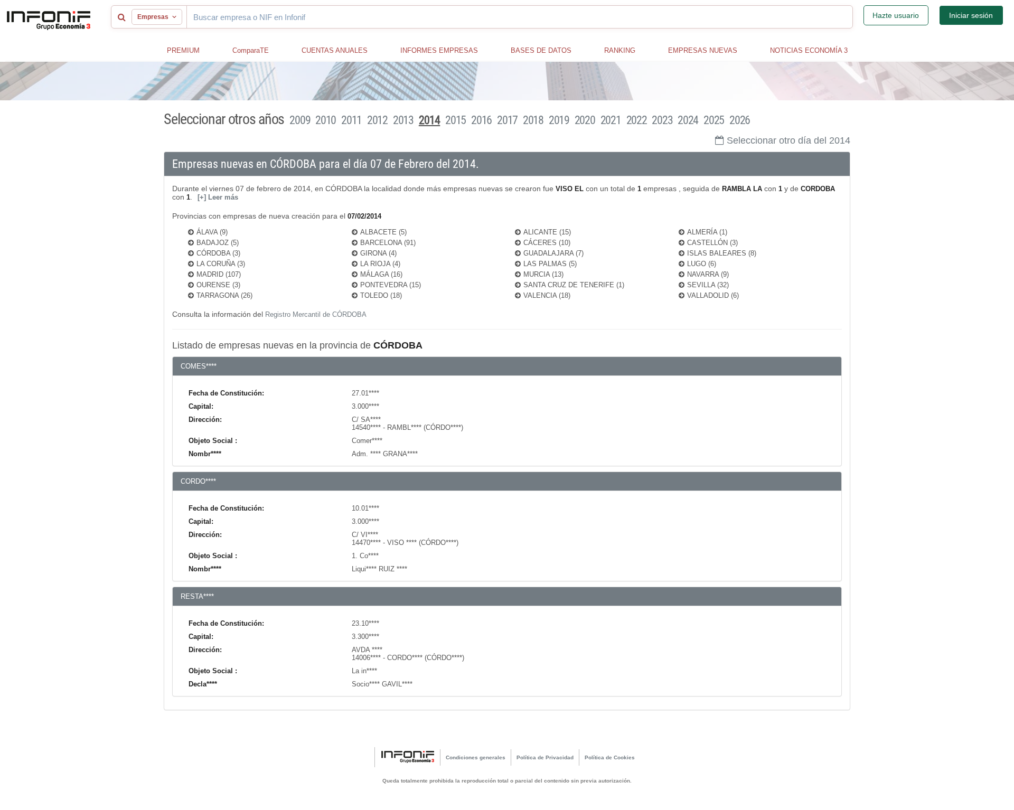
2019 (559, 120)
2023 (662, 120)
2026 (739, 120)
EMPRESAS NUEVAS (702, 50)
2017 (507, 120)
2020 (585, 120)
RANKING (619, 50)
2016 (481, 120)
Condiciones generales (475, 757)
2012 (377, 120)
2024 (688, 120)
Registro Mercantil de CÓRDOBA (316, 314)
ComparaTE (250, 50)
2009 (299, 120)
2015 (455, 120)
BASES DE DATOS (541, 50)
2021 (610, 120)
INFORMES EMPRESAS (439, 50)
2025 (713, 120)
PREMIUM (183, 50)
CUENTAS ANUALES (335, 50)
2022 (636, 120)
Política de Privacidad (545, 757)
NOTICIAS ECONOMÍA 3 (809, 50)
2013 (403, 120)
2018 (533, 120)
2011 (351, 120)
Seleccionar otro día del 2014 (788, 140)
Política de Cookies (610, 757)
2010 (325, 120)
